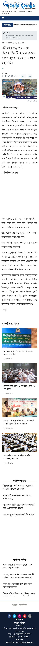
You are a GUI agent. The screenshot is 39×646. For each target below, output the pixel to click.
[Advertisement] (19, 196)
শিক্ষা (8, 33)
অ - (30, 76)
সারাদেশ (15, 605)
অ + (23, 76)
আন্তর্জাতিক (23, 605)
